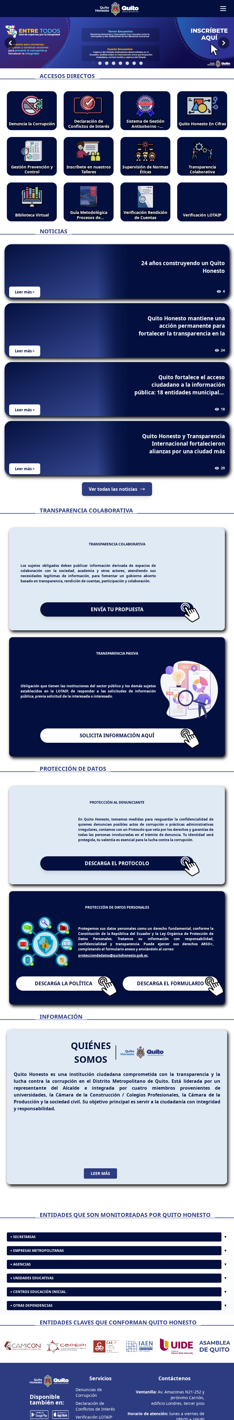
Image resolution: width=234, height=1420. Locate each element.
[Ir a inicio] (117, 8)
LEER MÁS (100, 1173)
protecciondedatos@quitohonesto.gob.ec (113, 955)
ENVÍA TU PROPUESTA (117, 609)
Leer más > (25, 292)
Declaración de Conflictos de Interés (95, 1406)
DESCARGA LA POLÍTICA (63, 983)
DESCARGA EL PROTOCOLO (117, 863)
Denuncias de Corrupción (89, 1392)
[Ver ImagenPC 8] (117, 42)
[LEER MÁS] (117, 1140)
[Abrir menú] (223, 8)
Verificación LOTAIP (94, 1417)
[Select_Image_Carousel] (93, 63)
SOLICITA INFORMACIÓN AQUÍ (117, 735)
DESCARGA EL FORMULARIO (170, 983)
